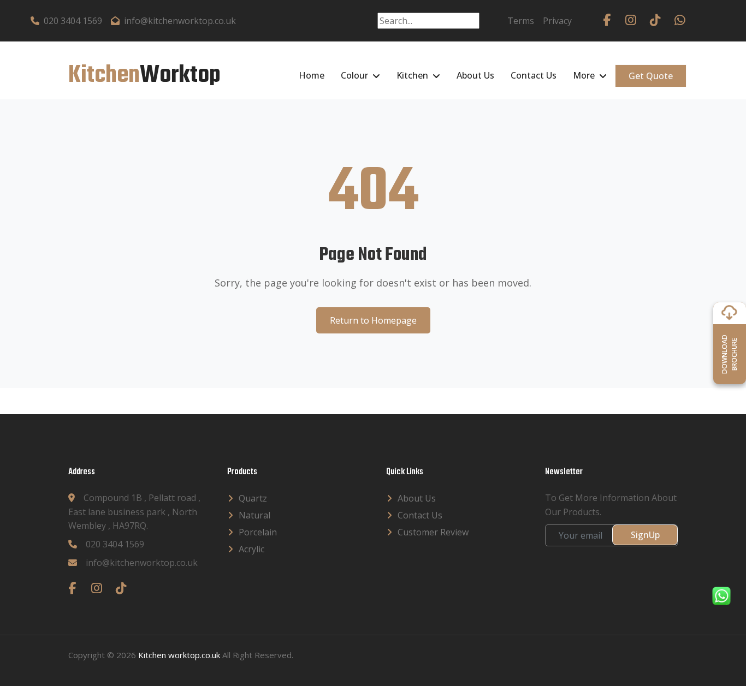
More (584, 75)
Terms (520, 21)
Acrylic (251, 549)
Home (311, 75)
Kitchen (412, 75)
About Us (475, 75)
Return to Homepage (373, 320)
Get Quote (651, 76)
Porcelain (258, 532)
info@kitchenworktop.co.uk (180, 21)
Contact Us (533, 75)
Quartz (253, 498)
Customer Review (433, 532)
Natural (254, 515)
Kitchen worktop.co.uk (179, 654)
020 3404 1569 (73, 21)
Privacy (557, 21)
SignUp (645, 535)
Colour (354, 75)
